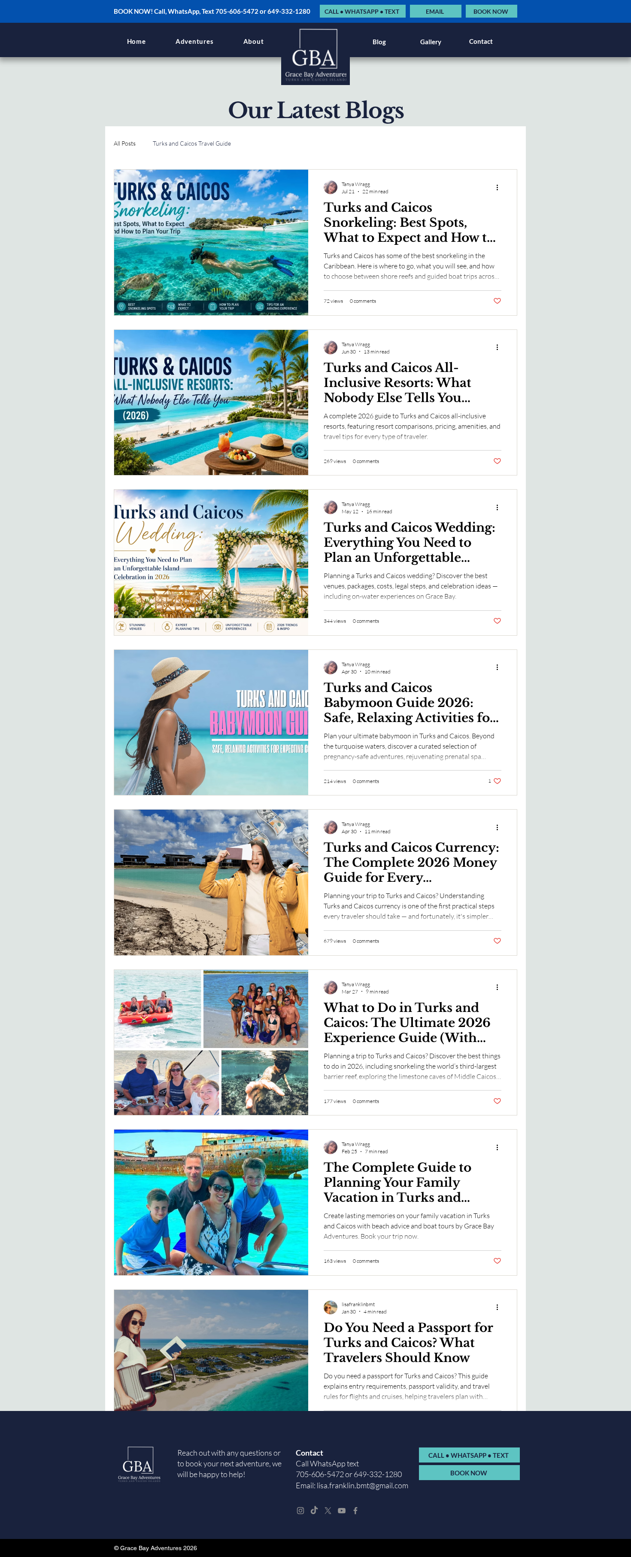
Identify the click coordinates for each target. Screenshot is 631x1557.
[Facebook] (355, 1510)
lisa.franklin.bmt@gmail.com (362, 1485)
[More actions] (500, 187)
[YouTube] (341, 1510)
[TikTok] (314, 1510)
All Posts (125, 143)
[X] (328, 1510)
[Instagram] (300, 1510)
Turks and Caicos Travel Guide (192, 143)
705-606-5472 (320, 1474)
